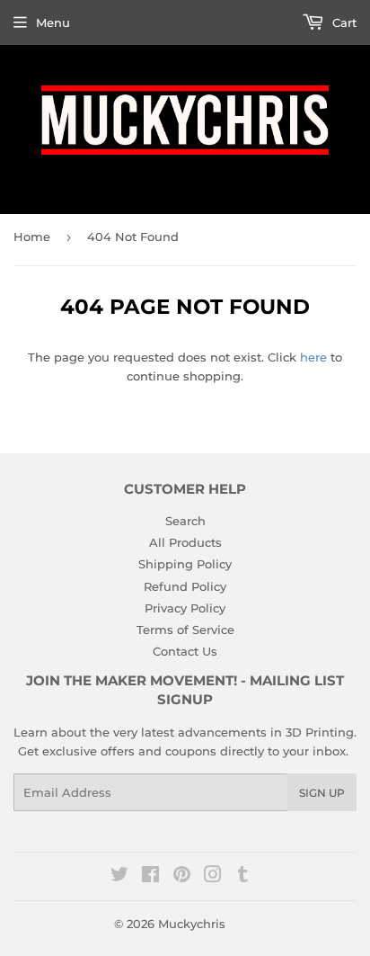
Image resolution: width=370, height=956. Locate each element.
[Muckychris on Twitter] (119, 877)
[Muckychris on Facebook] (150, 877)
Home (31, 236)
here (313, 357)
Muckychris (191, 923)
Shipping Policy (185, 564)
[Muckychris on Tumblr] (242, 877)
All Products (185, 542)
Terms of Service (185, 629)
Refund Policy (185, 586)
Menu (53, 22)
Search (185, 521)
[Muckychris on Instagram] (213, 877)
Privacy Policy (185, 608)
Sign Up (322, 793)
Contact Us (185, 651)
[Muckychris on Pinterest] (181, 877)
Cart (343, 22)
